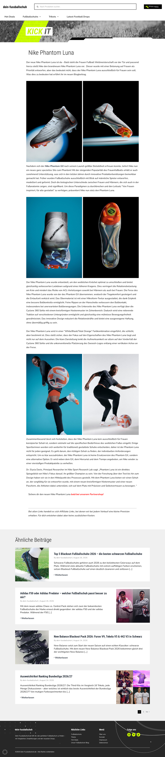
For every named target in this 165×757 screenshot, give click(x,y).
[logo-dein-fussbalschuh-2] (15, 6)
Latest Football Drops (78, 16)
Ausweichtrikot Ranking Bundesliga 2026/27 (46, 676)
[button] (5, 752)
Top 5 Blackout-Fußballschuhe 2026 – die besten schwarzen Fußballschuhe (98, 554)
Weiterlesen (61, 574)
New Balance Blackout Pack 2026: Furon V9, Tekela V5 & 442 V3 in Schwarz (98, 636)
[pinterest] (133, 734)
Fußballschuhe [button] (30, 16)
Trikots (52, 16)
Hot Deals (9, 16)
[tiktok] (138, 734)
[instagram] (129, 734)
